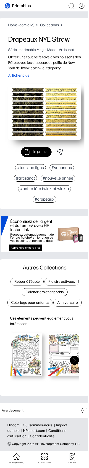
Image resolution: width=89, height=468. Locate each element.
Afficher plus (18, 75)
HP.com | (15, 425)
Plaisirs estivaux (61, 281)
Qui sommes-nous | (39, 425)
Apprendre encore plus (26, 247)
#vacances (62, 167)
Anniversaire (67, 302)
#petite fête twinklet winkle (44, 188)
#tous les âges (30, 167)
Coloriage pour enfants (30, 302)
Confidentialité (42, 436)
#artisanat (25, 178)
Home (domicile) (21, 25)
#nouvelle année (58, 178)
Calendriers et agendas (45, 292)
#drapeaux (44, 199)
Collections (49, 25)
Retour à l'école (27, 281)
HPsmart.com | (35, 430)
